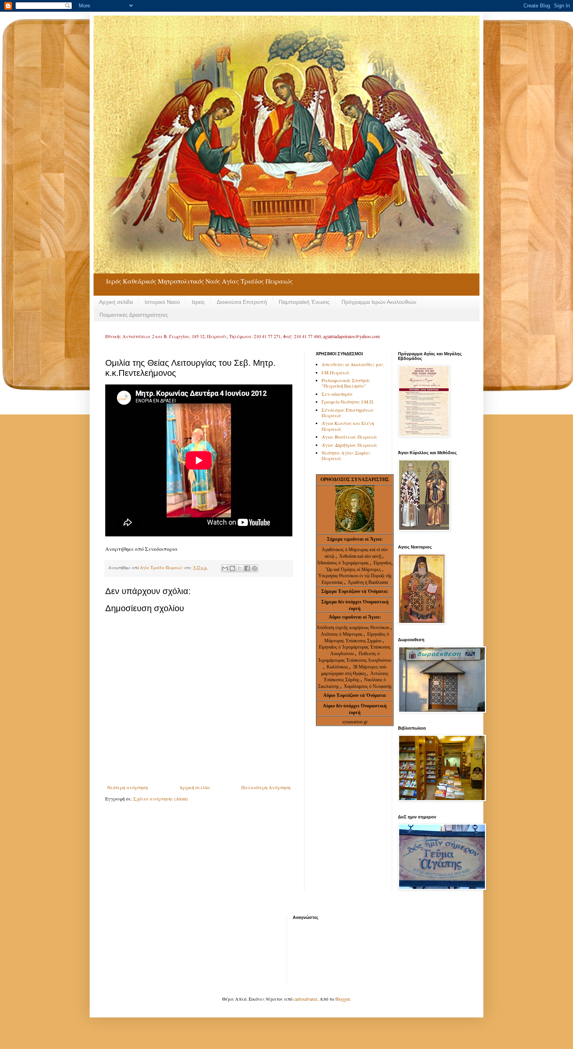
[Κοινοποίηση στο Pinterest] (254, 568)
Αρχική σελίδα (116, 302)
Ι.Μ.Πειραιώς (336, 372)
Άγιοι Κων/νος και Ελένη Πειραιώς (348, 426)
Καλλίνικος (338, 667)
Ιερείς (198, 302)
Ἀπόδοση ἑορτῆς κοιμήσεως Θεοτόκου (354, 627)
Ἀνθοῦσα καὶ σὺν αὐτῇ (360, 556)
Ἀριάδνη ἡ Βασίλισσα (368, 582)
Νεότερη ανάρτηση (127, 787)
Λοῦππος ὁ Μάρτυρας (342, 634)
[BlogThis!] (232, 568)
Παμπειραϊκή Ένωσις (304, 302)
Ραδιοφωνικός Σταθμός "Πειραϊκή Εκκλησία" (346, 383)
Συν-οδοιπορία (337, 394)
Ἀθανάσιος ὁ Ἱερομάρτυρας (343, 563)
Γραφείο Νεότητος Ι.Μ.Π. (348, 401)
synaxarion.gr (355, 722)
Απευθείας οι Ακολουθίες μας (353, 364)
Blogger (342, 999)
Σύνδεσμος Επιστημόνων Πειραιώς (348, 412)
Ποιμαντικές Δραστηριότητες (133, 315)
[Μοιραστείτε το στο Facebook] (247, 568)
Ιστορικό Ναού (162, 302)
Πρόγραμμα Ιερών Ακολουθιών (378, 302)
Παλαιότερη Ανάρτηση (265, 787)
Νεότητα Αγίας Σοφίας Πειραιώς (346, 455)
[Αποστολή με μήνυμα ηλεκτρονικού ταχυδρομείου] (225, 568)
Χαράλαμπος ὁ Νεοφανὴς (368, 686)
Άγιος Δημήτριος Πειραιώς (349, 445)
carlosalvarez (305, 999)
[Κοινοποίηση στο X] (240, 568)
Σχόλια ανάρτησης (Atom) (160, 798)
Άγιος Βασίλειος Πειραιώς (349, 437)
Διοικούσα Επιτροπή (242, 302)
